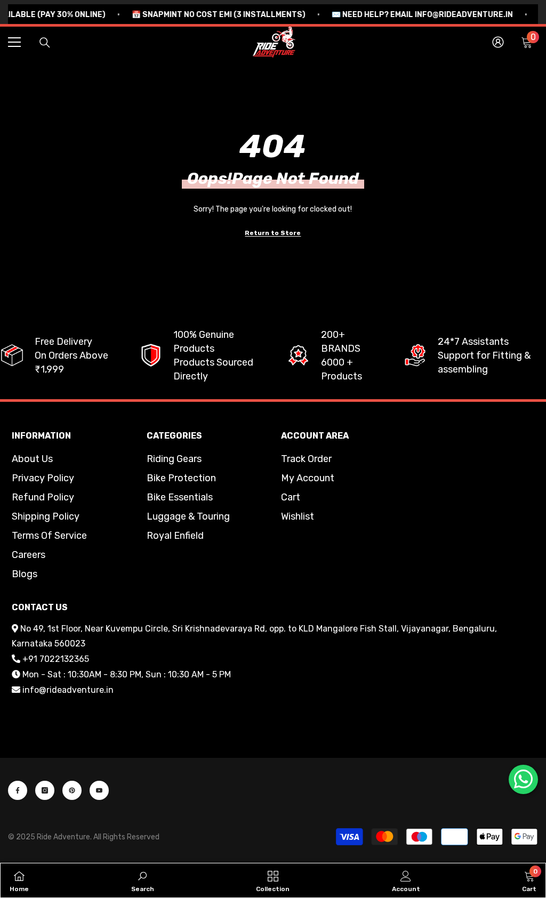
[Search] (44, 42)
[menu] (14, 42)
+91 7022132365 (55, 659)
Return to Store (273, 233)
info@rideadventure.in (68, 690)
